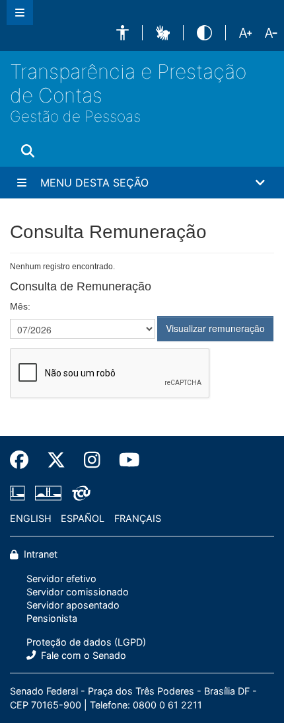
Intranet (39, 554)
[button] (122, 32)
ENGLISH (31, 518)
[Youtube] (125, 460)
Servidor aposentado (73, 605)
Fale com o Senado (82, 655)
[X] (56, 460)
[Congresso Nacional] (48, 493)
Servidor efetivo (61, 578)
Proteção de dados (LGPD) (86, 642)
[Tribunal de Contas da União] (78, 493)
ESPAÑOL (82, 518)
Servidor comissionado (77, 591)
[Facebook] (24, 460)
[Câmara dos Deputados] (20, 493)
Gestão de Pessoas (75, 116)
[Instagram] (92, 460)
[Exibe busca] (28, 151)
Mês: (20, 306)
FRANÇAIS (137, 518)
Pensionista (51, 618)
